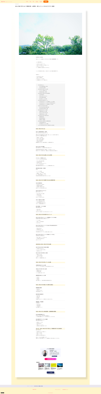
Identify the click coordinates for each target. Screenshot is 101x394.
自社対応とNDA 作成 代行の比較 (42, 105)
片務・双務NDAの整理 (42, 97)
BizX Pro (3, 1)
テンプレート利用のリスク (43, 90)
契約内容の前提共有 (42, 118)
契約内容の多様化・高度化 (43, 91)
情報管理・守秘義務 (42, 119)
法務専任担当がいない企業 (43, 111)
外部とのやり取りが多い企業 (43, 112)
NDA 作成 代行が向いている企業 (42, 109)
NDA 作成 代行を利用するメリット (43, 100)
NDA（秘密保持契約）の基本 (43, 86)
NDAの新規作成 (41, 94)
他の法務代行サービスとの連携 (43, 123)
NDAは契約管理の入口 (42, 122)
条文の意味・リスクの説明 (43, 98)
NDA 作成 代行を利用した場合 (43, 108)
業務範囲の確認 (41, 116)
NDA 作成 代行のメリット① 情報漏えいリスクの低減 (47, 101)
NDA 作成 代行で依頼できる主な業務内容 (44, 93)
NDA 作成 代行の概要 (42, 87)
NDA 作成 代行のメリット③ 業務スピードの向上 (46, 104)
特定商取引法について (65, 389)
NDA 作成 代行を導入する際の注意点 (43, 115)
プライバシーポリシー (58, 389)
